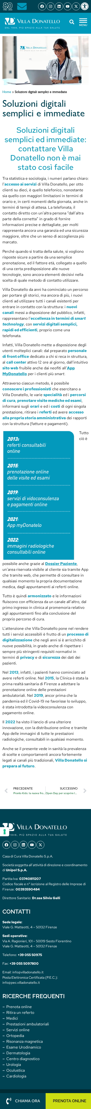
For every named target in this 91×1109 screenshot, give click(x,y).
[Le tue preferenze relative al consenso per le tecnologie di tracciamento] (4, 831)
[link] (85, 6)
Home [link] (6, 92)
